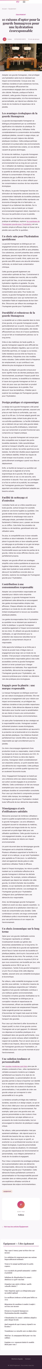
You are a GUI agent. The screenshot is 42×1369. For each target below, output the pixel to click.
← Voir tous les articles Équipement (15, 1227)
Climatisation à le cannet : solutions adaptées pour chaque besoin (21, 1319)
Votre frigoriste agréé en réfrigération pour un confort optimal (20, 1292)
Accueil (4, 9)
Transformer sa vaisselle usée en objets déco (20, 1331)
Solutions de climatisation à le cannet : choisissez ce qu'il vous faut (18, 1278)
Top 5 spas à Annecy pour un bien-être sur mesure (20, 1251)
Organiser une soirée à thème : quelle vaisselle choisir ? (18, 1285)
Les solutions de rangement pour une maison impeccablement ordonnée (21, 1258)
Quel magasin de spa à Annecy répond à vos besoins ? (20, 1325)
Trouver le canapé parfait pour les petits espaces (19, 1265)
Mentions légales (17, 1359)
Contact (27, 1359)
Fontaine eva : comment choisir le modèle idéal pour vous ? (19, 1343)
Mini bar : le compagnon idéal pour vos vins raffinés (20, 1337)
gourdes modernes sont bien (16, 1066)
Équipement (12, 9)
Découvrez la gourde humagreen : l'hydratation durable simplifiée (17, 1312)
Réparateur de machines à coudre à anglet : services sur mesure (20, 1305)
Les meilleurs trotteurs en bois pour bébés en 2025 (21, 1298)
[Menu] (24, 1)
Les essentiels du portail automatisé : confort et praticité (20, 1272)
